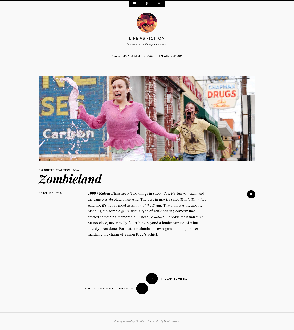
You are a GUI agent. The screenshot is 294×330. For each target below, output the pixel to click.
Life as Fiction (147, 38)
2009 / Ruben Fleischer (107, 193)
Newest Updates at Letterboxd (133, 56)
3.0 (41, 169)
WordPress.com (171, 321)
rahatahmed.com (170, 56)
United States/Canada (61, 169)
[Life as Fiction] (147, 23)
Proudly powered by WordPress (130, 321)
